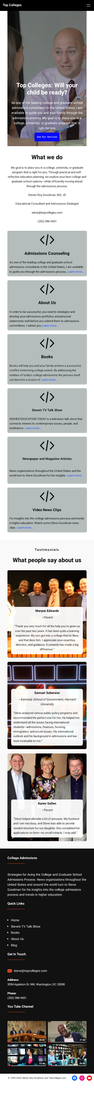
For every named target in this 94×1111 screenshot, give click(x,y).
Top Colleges (12, 5)
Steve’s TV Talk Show (47, 410)
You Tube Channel (20, 1006)
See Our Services (47, 137)
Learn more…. (75, 272)
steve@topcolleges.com (47, 213)
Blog (14, 945)
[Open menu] (88, 5)
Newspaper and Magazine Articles (47, 459)
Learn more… (49, 380)
